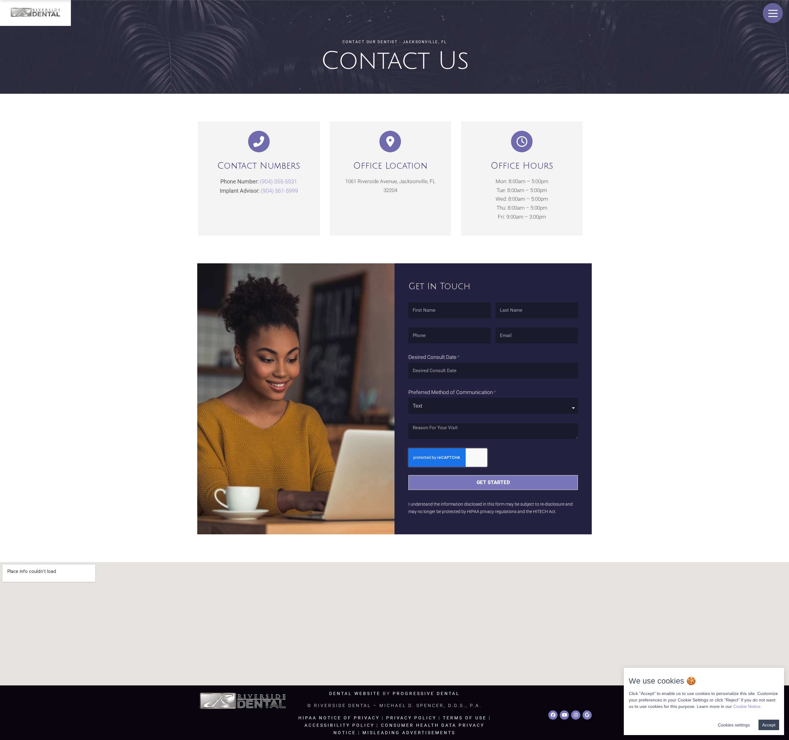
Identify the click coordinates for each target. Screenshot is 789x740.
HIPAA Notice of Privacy (339, 717)
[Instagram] (575, 715)
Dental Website (355, 693)
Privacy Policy (411, 717)
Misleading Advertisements (409, 732)
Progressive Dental (426, 693)
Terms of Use (465, 717)
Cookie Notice (746, 706)
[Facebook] (553, 715)
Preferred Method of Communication (450, 392)
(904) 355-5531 (278, 181)
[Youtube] (564, 715)
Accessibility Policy (339, 725)
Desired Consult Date (432, 357)
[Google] (587, 715)
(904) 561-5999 (279, 190)
